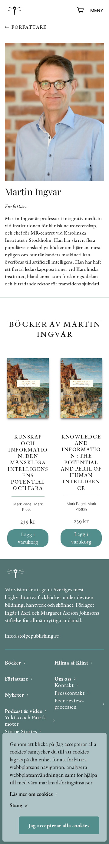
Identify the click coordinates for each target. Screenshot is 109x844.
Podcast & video (23, 711)
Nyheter (14, 694)
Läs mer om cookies (32, 793)
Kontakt (64, 685)
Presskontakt (69, 693)
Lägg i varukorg (28, 538)
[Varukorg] (80, 10)
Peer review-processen (69, 703)
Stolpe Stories (21, 731)
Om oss (62, 678)
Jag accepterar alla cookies (59, 825)
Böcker (13, 662)
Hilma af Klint (71, 662)
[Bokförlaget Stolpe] (14, 10)
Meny (96, 10)
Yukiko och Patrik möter (25, 720)
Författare (29, 27)
